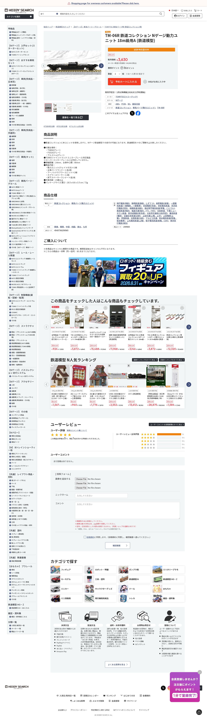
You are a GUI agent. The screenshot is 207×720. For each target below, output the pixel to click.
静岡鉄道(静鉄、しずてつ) (143, 203)
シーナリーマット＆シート (21, 495)
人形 (13, 385)
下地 (13, 486)
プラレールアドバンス (19, 596)
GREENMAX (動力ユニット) (21, 204)
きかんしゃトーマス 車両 (20, 582)
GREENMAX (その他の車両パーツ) (23, 213)
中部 (68, 226)
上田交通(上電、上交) (152, 215)
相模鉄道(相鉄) (136, 208)
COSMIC (14, 312)
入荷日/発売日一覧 (18, 625)
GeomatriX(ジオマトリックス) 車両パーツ (23, 232)
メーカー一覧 (16, 628)
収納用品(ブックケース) (20, 418)
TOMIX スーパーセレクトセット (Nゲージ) (23, 72)
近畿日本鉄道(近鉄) (132, 215)
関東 (56, 226)
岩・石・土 (15, 502)
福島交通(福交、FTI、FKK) (143, 210)
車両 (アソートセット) (19, 453)
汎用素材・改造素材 (19, 361)
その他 (14, 320)
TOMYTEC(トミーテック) (127, 96)
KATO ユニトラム (18, 267)
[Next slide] (101, 65)
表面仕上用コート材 (19, 552)
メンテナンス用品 (18, 415)
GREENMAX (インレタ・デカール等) (23, 208)
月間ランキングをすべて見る (171, 360)
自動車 (14, 391)
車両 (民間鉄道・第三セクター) (22, 460)
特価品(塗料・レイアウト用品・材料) (23, 39)
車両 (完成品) (16, 436)
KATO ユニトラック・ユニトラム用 (23, 302)
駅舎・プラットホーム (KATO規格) (24, 332)
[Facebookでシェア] (138, 113)
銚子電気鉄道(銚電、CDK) (157, 220)
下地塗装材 (15, 549)
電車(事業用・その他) (19, 97)
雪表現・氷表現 (17, 516)
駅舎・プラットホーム (19, 340)
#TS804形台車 (49, 126)
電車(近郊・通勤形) (18, 91)
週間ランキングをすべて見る (144, 360)
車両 (13, 570)
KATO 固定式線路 (18, 278)
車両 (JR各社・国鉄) (19, 456)
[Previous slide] (43, 65)
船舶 (13, 403)
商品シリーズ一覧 (18, 631)
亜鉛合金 (136, 103)
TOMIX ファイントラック (20, 275)
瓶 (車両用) (15, 537)
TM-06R (160, 107)
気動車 (14, 148)
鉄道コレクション (123, 107)
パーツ (14, 463)
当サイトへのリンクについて (124, 710)
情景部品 (15, 576)
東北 (79, 226)
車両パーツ (15, 442)
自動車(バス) (16, 394)
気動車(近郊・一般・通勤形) (21, 103)
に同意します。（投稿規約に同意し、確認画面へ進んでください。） (119, 537)
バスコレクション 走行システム (23, 376)
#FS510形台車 (62, 126)
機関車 (14, 136)
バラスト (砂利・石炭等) (20, 505)
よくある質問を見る (116, 664)
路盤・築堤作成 (17, 489)
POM (123, 103)
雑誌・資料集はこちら (19, 617)
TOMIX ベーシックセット (20, 55)
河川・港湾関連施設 (19, 355)
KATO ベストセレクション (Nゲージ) (23, 67)
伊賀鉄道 (125, 218)
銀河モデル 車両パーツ (19, 219)
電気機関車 (15, 112)
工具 (13, 522)
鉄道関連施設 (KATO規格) (21, 343)
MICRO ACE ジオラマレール (21, 284)
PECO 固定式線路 (18, 281)
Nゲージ (119, 100)
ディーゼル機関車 (18, 115)
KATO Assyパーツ (18, 190)
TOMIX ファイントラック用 (21, 306)
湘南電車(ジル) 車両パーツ (21, 222)
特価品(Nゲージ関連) (19, 32)
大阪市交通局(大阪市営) (157, 213)
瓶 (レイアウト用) (18, 543)
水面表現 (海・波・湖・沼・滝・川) (23, 511)
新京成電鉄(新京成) (136, 213)
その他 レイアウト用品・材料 (22, 525)
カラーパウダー (17, 498)
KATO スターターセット (20, 52)
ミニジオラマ (16, 469)
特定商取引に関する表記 (100, 710)
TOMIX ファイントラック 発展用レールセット (24, 271)
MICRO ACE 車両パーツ (20, 216)
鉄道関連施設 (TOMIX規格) (21, 346)
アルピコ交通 (151, 218)
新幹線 (14, 85)
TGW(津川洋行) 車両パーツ (21, 225)
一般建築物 (15, 358)
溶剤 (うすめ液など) (19, 546)
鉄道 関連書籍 (16, 561)
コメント (59, 503)
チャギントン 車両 (18, 590)
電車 (13, 145)
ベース (14, 483)
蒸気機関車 (15, 109)
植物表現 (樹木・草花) (19, 508)
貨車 (13, 122)
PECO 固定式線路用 (18, 309)
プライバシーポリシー (78, 710)
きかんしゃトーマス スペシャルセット (23, 586)
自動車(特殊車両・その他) (21, 400)
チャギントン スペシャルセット (23, 593)
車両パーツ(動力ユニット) (144, 107)
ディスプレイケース (18, 427)
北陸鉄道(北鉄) (137, 218)
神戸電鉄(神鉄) (123, 203)
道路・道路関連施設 (19, 352)
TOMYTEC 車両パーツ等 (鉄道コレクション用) (24, 197)
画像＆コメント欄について (77, 430)
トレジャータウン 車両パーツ (22, 241)
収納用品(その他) (18, 424)
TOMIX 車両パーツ (18, 193)
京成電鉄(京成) (149, 205)
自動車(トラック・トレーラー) (22, 397)
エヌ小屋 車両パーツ (19, 244)
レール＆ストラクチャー (20, 466)
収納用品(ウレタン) (18, 421)
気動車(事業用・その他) (20, 106)
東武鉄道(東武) (123, 210)
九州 (85, 226)
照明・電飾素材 (17, 365)
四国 (73, 226)
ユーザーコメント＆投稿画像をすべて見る (166, 424)
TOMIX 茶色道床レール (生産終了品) (23, 288)
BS (129, 103)
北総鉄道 (161, 210)
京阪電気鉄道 (163, 205)
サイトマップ (144, 710)
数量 (110, 74)
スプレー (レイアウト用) (20, 540)
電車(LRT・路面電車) (19, 94)
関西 (62, 226)
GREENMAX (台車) (18, 201)
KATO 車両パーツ (18, 187)
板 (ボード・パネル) (19, 480)
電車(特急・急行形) (18, 88)
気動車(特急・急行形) (19, 100)
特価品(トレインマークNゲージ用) (24, 35)
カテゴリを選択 (13, 16)
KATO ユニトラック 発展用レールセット (23, 259)
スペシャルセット (18, 579)
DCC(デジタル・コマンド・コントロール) (23, 316)
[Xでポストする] (132, 113)
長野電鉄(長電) (162, 203)
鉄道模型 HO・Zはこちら (20, 608)
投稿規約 (90, 537)
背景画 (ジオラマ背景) (19, 519)
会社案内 (61, 710)
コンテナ (15, 388)
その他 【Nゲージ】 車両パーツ (23, 247)
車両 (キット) (16, 439)
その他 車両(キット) (19, 175)
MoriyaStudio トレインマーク (22, 228)
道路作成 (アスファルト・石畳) (22, 492)
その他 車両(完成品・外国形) (22, 151)
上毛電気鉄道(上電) (135, 220)
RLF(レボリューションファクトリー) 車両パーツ (23, 237)
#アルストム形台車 (76, 126)
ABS (117, 103)
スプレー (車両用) (18, 534)
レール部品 (15, 573)
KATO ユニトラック (18, 264)
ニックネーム (61, 494)
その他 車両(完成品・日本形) (22, 125)
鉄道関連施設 (16, 349)
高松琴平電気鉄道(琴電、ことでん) (159, 208)
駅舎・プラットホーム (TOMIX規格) (23, 336)
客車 (13, 119)
